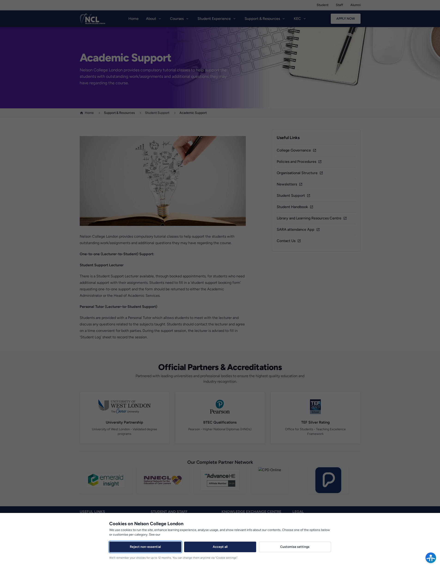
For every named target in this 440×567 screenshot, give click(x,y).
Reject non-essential (145, 547)
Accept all (220, 547)
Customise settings (295, 547)
